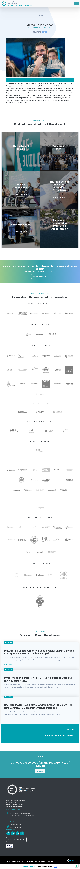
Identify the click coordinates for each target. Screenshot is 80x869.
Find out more (20, 156)
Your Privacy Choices (45, 866)
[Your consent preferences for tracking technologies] (76, 865)
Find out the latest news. (59, 735)
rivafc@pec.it (23, 800)
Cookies (20, 804)
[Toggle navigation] (76, 3)
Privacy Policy (11, 804)
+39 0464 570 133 (15, 824)
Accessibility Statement (14, 806)
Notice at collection (29, 866)
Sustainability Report (16, 839)
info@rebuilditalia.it (15, 827)
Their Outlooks (64, 80)
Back (41, 15)
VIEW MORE (8, 664)
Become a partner (39, 276)
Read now (40, 771)
